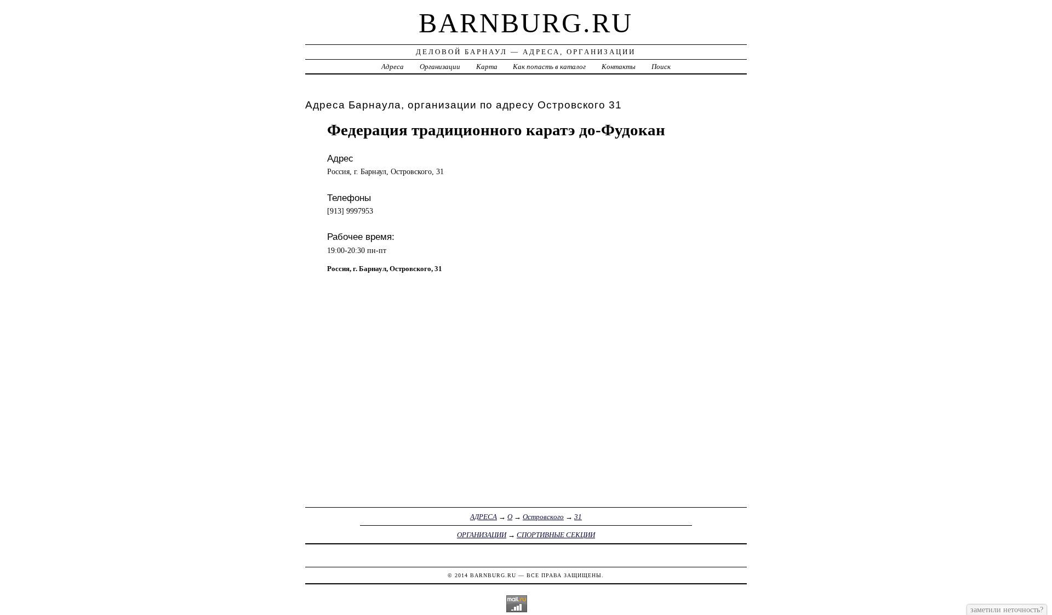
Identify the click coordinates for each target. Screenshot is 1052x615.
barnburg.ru (526, 23)
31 (578, 517)
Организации (440, 66)
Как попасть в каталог (549, 66)
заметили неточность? (1006, 609)
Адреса (392, 66)
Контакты (619, 66)
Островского (543, 517)
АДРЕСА (483, 517)
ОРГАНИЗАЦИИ (481, 535)
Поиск (661, 66)
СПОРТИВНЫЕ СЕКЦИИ (556, 535)
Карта (487, 66)
